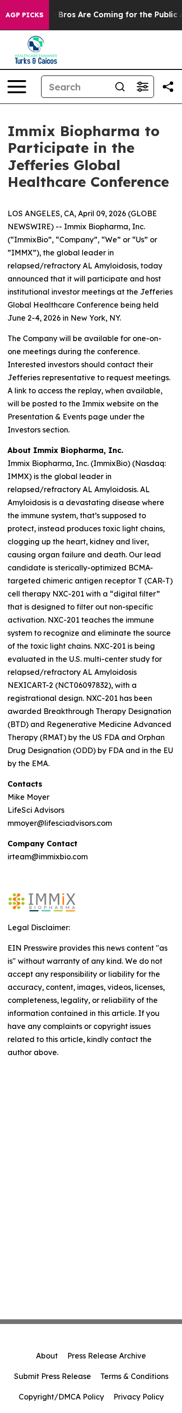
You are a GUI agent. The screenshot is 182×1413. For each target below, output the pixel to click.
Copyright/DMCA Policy (61, 1396)
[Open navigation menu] (16, 86)
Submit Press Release (52, 1376)
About (47, 1355)
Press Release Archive (106, 1355)
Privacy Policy (138, 1396)
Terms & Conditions (134, 1376)
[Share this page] (168, 86)
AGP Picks (24, 15)
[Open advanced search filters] (142, 86)
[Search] (120, 86)
